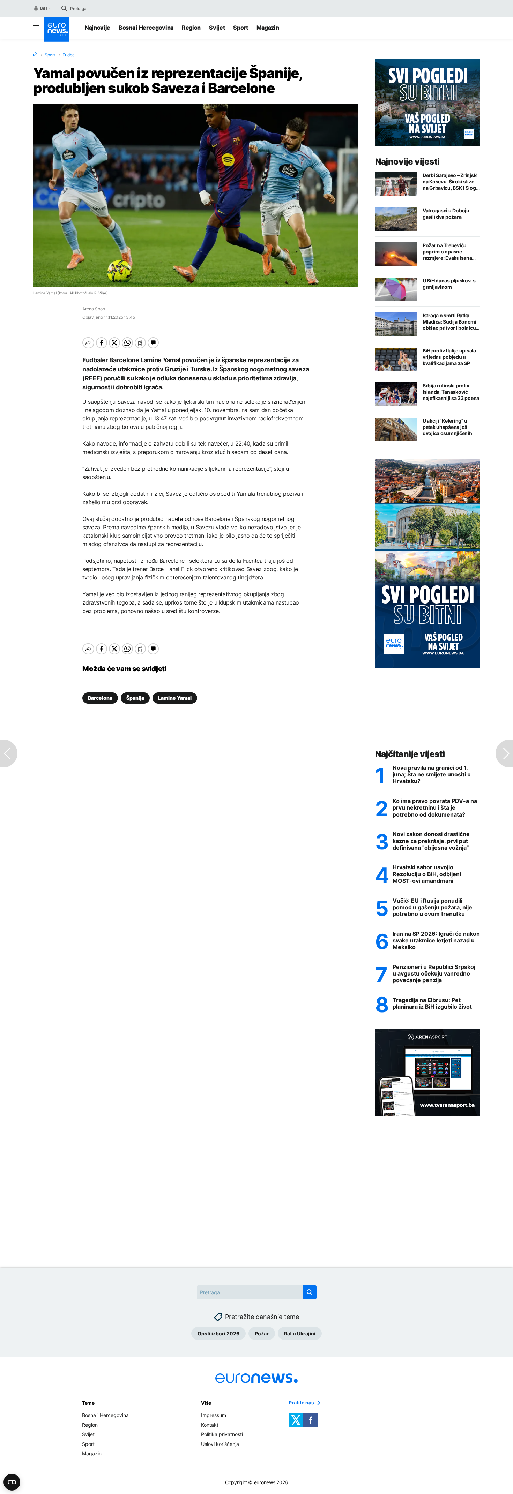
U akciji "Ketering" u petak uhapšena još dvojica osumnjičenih (447, 427)
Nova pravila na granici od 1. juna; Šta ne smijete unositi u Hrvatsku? (432, 774)
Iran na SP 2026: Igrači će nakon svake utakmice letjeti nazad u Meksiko (436, 940)
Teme (88, 1403)
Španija (135, 698)
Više (206, 1403)
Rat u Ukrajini (299, 1333)
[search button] (64, 8)
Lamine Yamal (175, 698)
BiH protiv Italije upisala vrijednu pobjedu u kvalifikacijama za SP (449, 357)
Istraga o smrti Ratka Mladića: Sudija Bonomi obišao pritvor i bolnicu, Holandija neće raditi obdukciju (450, 321)
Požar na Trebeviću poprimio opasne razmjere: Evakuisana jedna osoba (447, 251)
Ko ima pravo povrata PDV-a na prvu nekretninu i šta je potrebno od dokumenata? (435, 808)
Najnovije (97, 27)
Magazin (267, 27)
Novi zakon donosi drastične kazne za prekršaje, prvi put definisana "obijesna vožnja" (431, 841)
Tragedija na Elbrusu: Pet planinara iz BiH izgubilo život (432, 1003)
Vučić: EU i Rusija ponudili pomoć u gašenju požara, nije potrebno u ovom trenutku (432, 907)
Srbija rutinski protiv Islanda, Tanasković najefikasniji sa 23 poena (451, 391)
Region (191, 27)
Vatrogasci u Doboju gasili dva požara (446, 213)
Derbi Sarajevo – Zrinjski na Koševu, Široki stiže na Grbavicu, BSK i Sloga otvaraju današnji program (450, 181)
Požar (262, 1333)
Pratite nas (301, 1402)
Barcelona (100, 698)
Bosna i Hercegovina (146, 27)
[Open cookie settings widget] (11, 1482)
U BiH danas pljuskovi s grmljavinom (449, 284)
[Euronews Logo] (56, 29)
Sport (240, 27)
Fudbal (69, 55)
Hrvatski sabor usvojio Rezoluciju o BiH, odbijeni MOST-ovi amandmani (427, 874)
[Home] (35, 54)
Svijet (217, 27)
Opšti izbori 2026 (218, 1333)
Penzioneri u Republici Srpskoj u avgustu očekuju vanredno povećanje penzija (434, 974)
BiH (43, 8)
